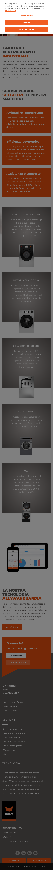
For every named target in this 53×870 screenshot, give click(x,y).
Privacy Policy (10, 11)
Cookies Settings (26, 15)
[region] (26, 17)
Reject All (26, 22)
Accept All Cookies (26, 29)
